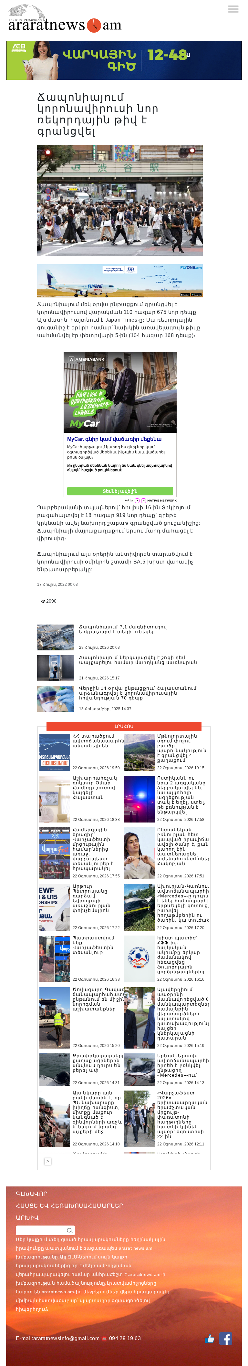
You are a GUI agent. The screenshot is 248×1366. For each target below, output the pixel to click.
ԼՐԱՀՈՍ (124, 726)
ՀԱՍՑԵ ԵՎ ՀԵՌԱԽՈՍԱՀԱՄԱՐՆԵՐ (69, 1206)
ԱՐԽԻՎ (27, 1218)
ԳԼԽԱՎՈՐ (31, 1194)
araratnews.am (144, 1274)
